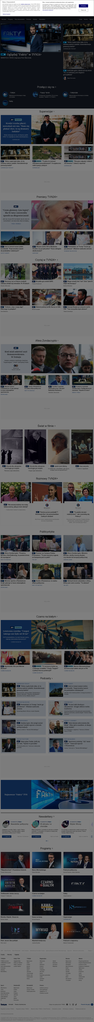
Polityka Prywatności (6, 14)
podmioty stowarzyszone (25, 4)
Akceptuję (83, 5)
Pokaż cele (83, 10)
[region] (47, 8)
